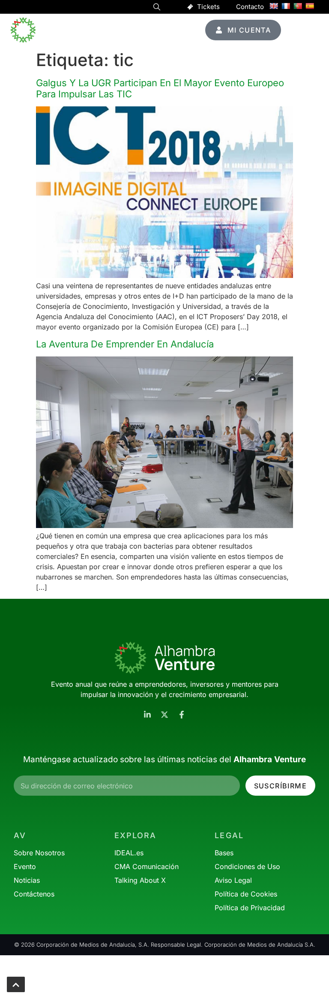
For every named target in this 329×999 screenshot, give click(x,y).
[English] (273, 6)
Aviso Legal (233, 880)
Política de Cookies (246, 894)
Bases (224, 852)
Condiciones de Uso (247, 866)
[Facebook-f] (181, 714)
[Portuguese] (297, 6)
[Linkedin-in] (147, 714)
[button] (157, 8)
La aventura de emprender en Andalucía (125, 344)
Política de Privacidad (250, 907)
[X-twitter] (164, 714)
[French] (285, 6)
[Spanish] (309, 6)
